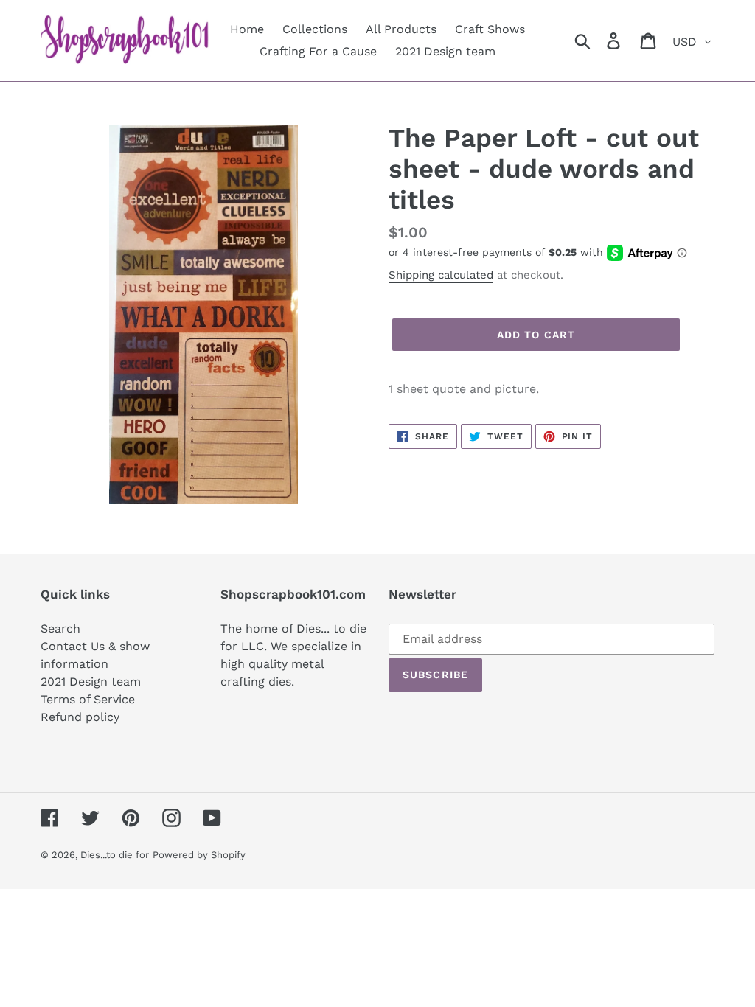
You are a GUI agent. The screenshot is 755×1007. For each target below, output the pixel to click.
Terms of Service (88, 699)
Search (60, 628)
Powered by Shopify (199, 854)
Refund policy (80, 717)
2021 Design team (91, 682)
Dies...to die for (114, 854)
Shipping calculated (441, 275)
